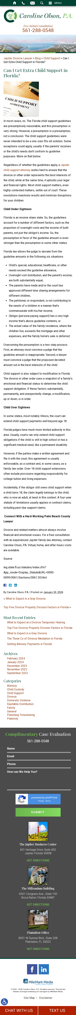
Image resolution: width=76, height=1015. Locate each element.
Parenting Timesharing (21, 715)
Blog (38, 58)
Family (11, 707)
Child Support (51, 58)
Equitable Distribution (20, 704)
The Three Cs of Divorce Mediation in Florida (34, 638)
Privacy (41, 801)
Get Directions (38, 860)
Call (23, 3)
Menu (58, 3)
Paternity (12, 718)
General (11, 711)
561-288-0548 (38, 30)
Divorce (12, 696)
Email (32, 3)
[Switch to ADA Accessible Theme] (4, 1001)
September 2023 (17, 673)
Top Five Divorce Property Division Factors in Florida (36, 607)
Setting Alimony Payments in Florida (29, 644)
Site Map (29, 998)
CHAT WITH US (19, 1010)
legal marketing (29, 991)
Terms (48, 801)
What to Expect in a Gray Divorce (26, 598)
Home (15, 3)
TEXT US (57, 1010)
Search (42, 3)
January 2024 (15, 662)
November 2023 (17, 669)
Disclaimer (45, 998)
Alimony (12, 685)
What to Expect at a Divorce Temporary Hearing (36, 622)
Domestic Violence (19, 700)
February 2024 (16, 658)
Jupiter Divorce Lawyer (18, 58)
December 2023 (17, 666)
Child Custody (15, 689)
